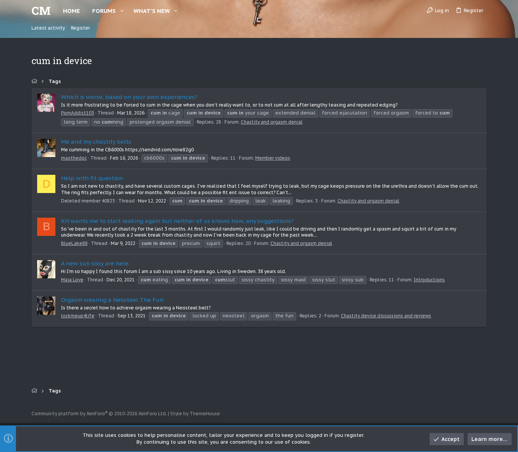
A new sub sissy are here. (95, 263)
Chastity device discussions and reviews (386, 316)
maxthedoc (74, 158)
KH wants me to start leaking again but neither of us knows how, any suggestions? (177, 220)
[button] (121, 11)
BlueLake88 (74, 243)
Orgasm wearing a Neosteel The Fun (112, 299)
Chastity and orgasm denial (272, 122)
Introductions (429, 279)
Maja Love (72, 279)
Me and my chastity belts (96, 141)
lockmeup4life (77, 316)
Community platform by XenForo (99, 413)
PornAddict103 (77, 113)
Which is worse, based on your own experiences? (129, 96)
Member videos (272, 158)
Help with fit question (92, 178)
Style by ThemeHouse (195, 413)
